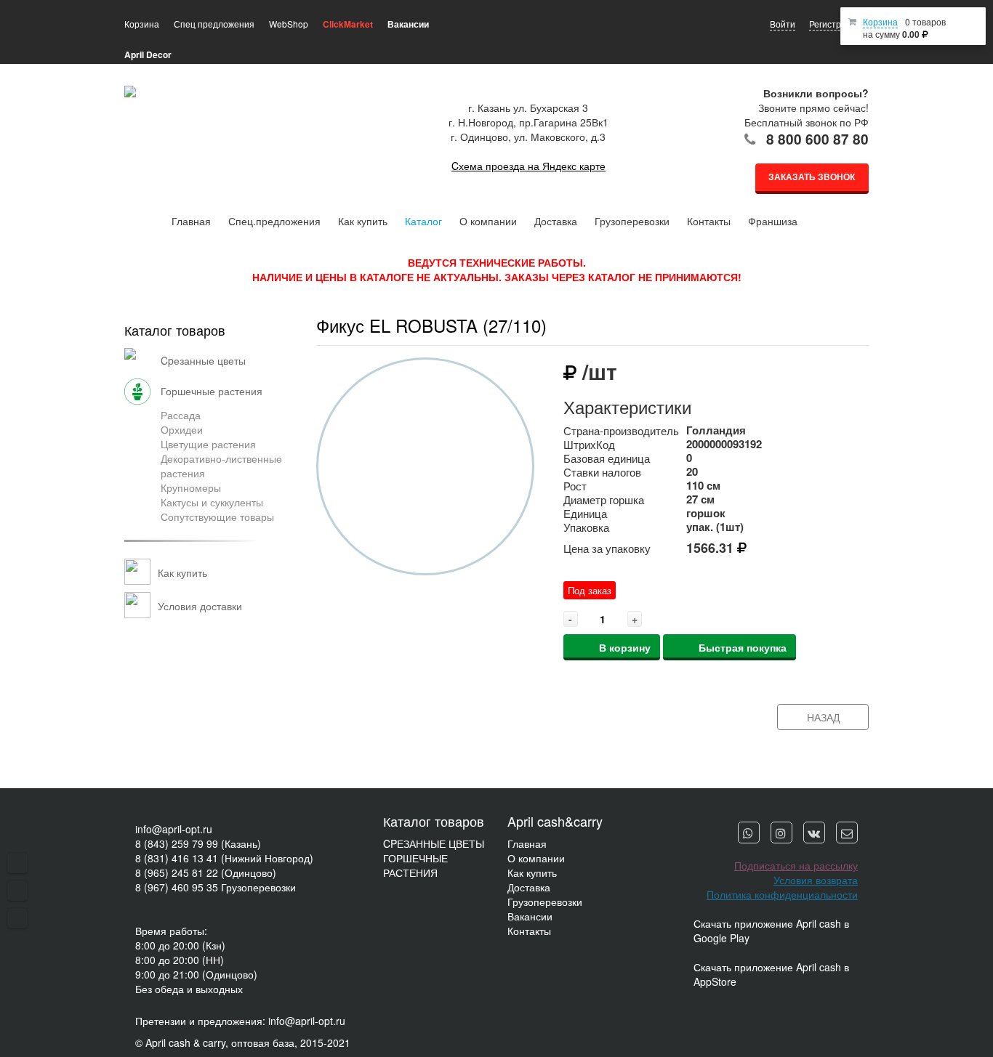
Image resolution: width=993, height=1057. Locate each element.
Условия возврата (815, 879)
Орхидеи (182, 429)
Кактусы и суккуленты (212, 502)
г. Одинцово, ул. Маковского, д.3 (528, 136)
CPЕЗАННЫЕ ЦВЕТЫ (433, 843)
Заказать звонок (811, 176)
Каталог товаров (174, 329)
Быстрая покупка (743, 647)
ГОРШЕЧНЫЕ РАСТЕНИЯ (415, 865)
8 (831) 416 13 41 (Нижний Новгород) (224, 858)
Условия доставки (200, 606)
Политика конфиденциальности (782, 894)
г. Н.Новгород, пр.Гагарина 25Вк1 (528, 122)
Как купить (362, 221)
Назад (823, 717)
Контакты (709, 221)
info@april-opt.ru (173, 829)
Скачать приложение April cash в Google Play (771, 930)
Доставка (555, 221)
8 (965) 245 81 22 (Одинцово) (205, 872)
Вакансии (529, 916)
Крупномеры (191, 487)
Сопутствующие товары (217, 516)
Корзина (880, 21)
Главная (191, 221)
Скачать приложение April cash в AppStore (771, 974)
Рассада (181, 415)
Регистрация (835, 23)
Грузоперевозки (632, 221)
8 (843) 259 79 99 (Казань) (198, 843)
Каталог (423, 221)
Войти (782, 23)
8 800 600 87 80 (817, 139)
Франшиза (772, 221)
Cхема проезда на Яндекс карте (528, 165)
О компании (488, 221)
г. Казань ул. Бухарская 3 (528, 107)
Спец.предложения (274, 221)
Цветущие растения (208, 444)
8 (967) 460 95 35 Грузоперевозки (215, 887)
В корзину (625, 647)
